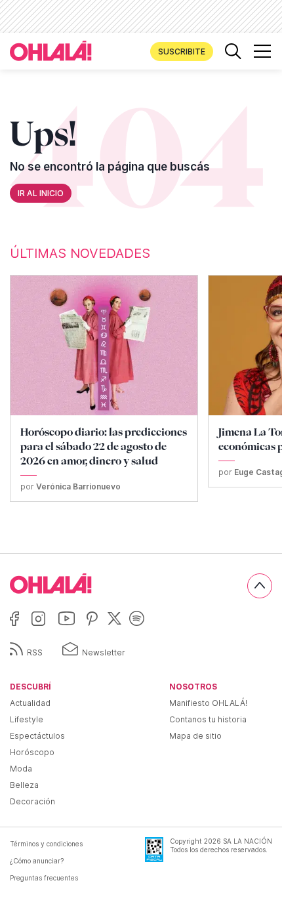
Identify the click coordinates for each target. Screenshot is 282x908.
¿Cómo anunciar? (37, 861)
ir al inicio (41, 193)
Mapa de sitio (195, 736)
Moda (21, 769)
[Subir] (259, 585)
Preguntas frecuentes (44, 878)
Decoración (32, 801)
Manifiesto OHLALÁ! (208, 703)
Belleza (24, 785)
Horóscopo (32, 752)
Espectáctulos (37, 736)
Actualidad (30, 703)
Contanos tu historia (208, 719)
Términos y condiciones (46, 844)
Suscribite (181, 51)
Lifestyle (26, 719)
